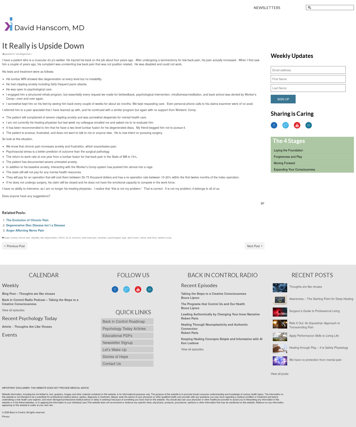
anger (6, 237)
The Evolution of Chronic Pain (27, 220)
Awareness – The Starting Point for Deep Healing (321, 299)
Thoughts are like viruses (305, 286)
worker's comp (164, 237)
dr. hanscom (75, 237)
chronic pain (24, 237)
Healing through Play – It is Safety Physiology (318, 347)
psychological (114, 237)
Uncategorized (23, 53)
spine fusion (133, 237)
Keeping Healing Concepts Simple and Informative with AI (221, 339)
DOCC (62, 237)
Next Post (253, 246)
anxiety (14, 237)
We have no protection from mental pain (315, 360)
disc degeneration (48, 237)
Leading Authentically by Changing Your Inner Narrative (220, 314)
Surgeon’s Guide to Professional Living (314, 311)
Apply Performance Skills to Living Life (314, 335)
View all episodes (13, 310)
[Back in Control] (44, 25)
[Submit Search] (309, 7)
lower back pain (89, 237)
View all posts (279, 374)
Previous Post (16, 246)
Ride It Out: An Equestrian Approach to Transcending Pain (314, 325)
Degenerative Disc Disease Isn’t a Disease (35, 225)
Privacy (6, 416)
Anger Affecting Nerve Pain (25, 230)
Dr (67, 237)
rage (124, 237)
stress (143, 237)
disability (35, 237)
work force (152, 237)
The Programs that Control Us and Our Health (213, 304)
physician (102, 237)
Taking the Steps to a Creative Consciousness (213, 293)
